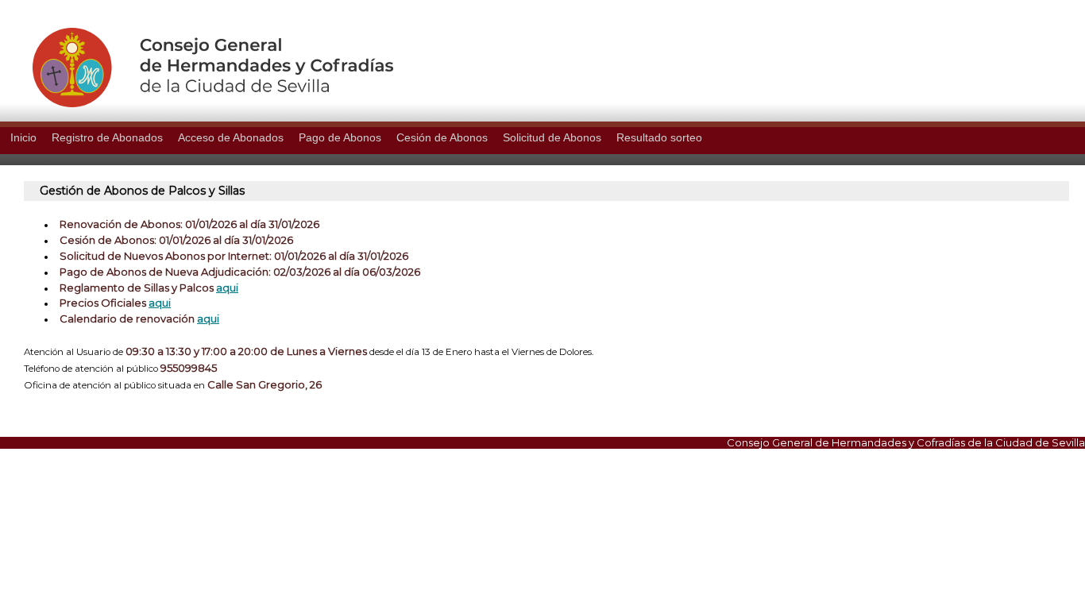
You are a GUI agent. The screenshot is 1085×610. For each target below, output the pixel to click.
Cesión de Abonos (442, 137)
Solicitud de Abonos (552, 137)
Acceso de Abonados (231, 137)
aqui (227, 287)
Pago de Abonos (340, 137)
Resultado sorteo (659, 137)
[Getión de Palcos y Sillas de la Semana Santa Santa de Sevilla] (196, 103)
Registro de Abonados (107, 137)
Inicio (23, 137)
